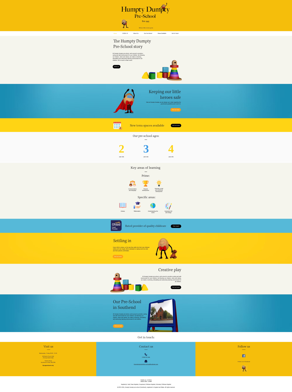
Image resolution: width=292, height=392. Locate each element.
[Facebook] (243, 355)
